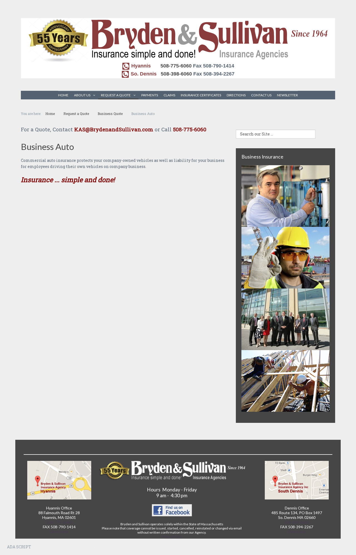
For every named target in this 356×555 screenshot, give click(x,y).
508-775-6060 (176, 66)
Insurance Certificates (201, 95)
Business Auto (47, 146)
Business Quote (110, 113)
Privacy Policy (172, 536)
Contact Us (261, 95)
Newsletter (287, 95)
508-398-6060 (176, 74)
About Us (82, 95)
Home (63, 95)
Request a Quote (116, 95)
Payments (149, 95)
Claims (169, 95)
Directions (236, 95)
